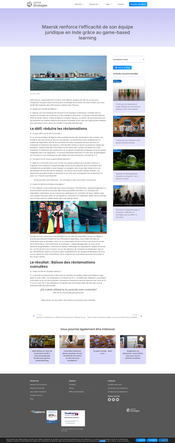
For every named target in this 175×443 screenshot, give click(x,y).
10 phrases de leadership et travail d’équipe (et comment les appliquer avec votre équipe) (128, 106)
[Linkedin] (113, 399)
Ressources (94, 4)
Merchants (49, 163)
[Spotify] (109, 399)
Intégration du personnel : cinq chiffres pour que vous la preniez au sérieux (133, 354)
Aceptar (140, 440)
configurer (102, 441)
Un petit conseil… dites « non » (102, 352)
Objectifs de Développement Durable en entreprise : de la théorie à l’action (127, 176)
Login (108, 4)
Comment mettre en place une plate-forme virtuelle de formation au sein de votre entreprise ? (72, 356)
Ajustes (163, 440)
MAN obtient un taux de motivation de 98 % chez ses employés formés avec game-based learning (42, 356)
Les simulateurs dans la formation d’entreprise (78, 180)
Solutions (78, 4)
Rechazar (152, 440)
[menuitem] (121, 4)
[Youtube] (117, 399)
